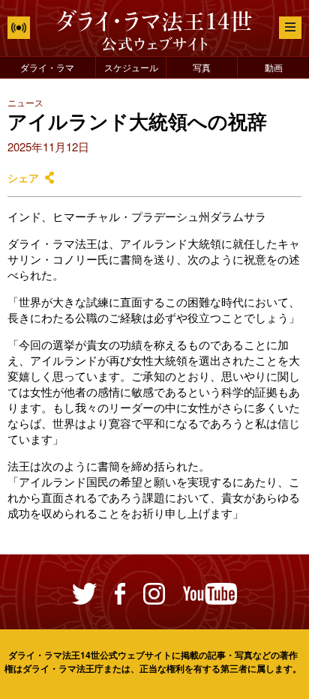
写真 (202, 67)
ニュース (26, 102)
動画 (274, 67)
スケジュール (131, 67)
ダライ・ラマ (47, 67)
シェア (23, 178)
